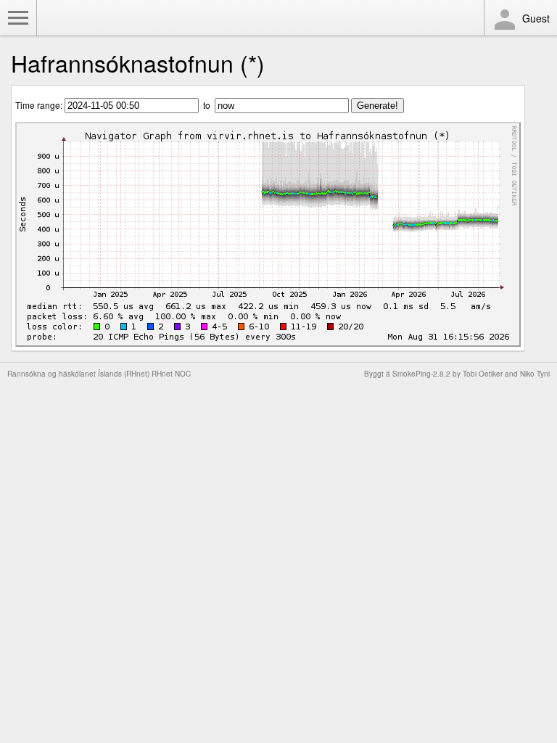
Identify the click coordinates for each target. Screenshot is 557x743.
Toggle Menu (18, 18)
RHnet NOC (171, 374)
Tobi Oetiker (483, 374)
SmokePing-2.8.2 (421, 374)
